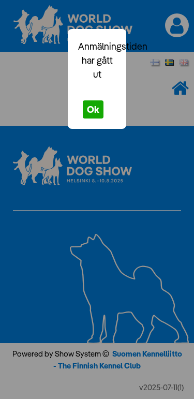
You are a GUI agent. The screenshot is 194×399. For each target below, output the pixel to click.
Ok (93, 109)
